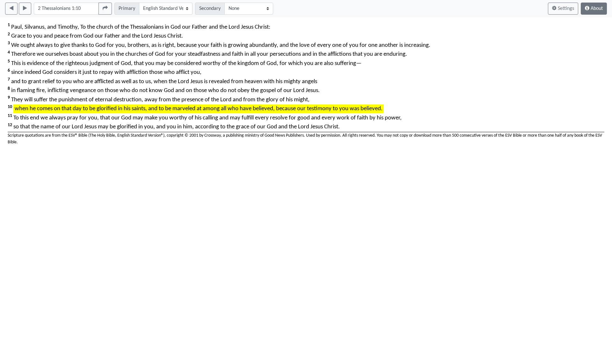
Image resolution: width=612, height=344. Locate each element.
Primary (127, 8)
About (596, 8)
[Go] (105, 9)
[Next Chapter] (25, 9)
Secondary (210, 8)
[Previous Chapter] (11, 9)
